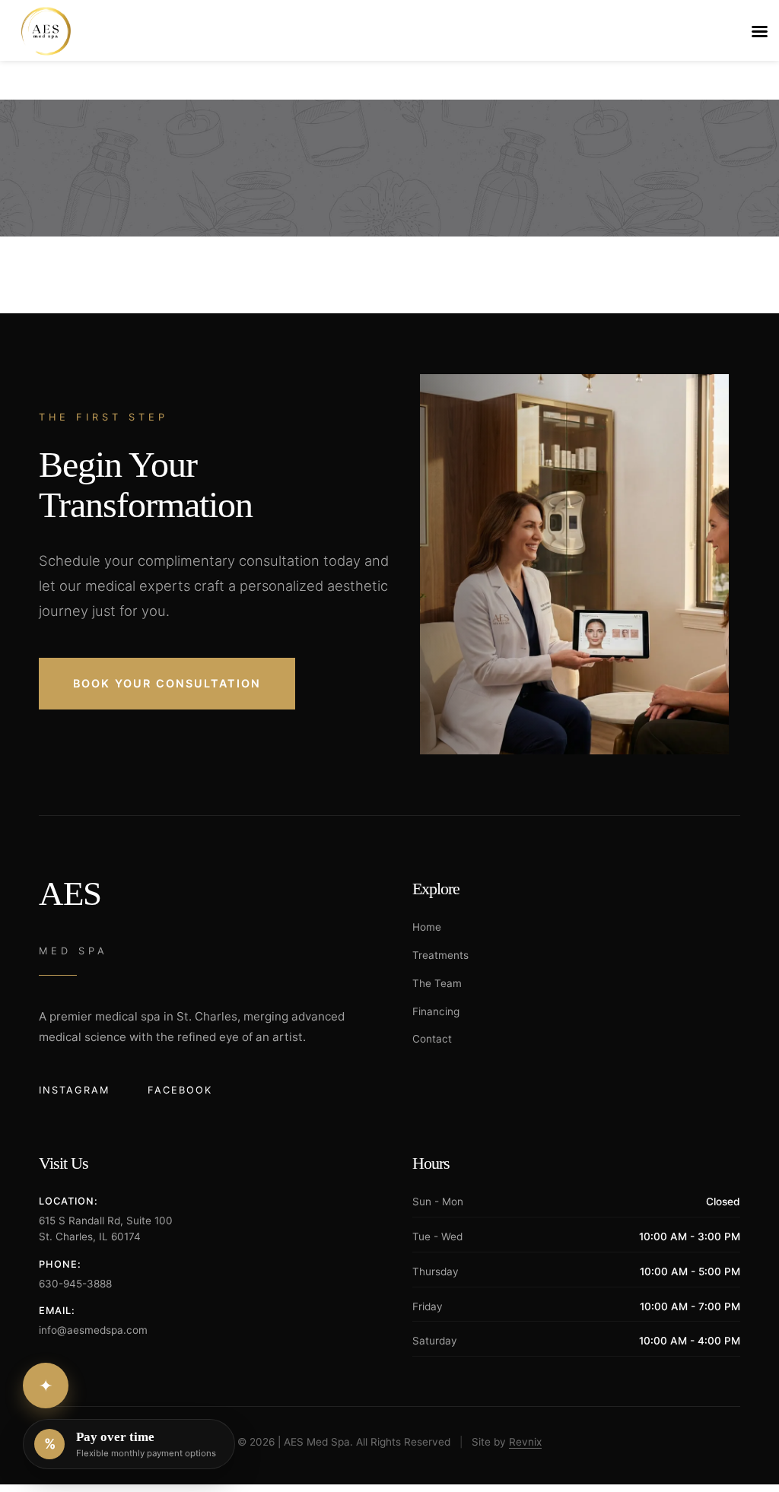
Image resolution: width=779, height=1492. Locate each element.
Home (426, 927)
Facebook (180, 1090)
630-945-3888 (75, 1284)
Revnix (525, 1442)
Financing (435, 1011)
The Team (437, 983)
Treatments (440, 955)
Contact (432, 1039)
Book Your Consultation (167, 683)
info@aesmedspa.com (93, 1330)
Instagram (74, 1090)
